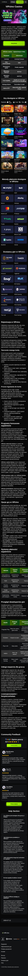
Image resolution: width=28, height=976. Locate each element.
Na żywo (10, 102)
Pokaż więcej (14, 804)
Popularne (3, 102)
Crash (16, 102)
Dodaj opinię (14, 745)
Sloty (23, 102)
